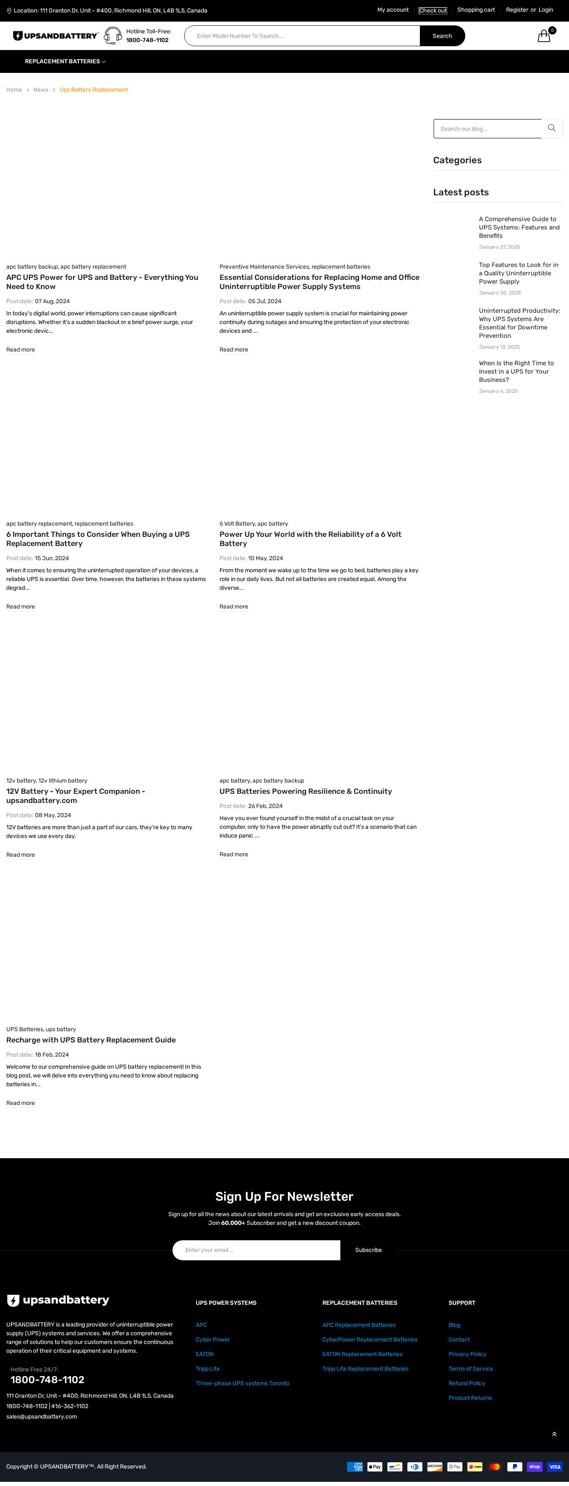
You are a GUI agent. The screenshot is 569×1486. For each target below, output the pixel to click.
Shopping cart (476, 10)
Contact (459, 1339)
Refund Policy (467, 1383)
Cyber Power (213, 1339)
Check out (433, 10)
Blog (454, 1325)
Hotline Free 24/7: (34, 1369)
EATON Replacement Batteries (362, 1354)
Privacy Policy (468, 1354)
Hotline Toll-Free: (149, 31)
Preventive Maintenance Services (264, 266)
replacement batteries (341, 266)
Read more (20, 349)
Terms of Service (471, 1368)
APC (201, 1325)
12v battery (21, 780)
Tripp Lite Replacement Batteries (365, 1368)
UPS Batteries (24, 1029)
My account (393, 10)
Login (546, 10)
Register (517, 10)
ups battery (61, 1029)
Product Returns (470, 1397)
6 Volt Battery (237, 523)
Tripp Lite (208, 1368)
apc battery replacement (93, 266)
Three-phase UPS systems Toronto (242, 1383)
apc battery (272, 523)
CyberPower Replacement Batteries (369, 1339)
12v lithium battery (62, 780)
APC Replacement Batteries (359, 1325)
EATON (205, 1354)
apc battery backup (32, 266)
